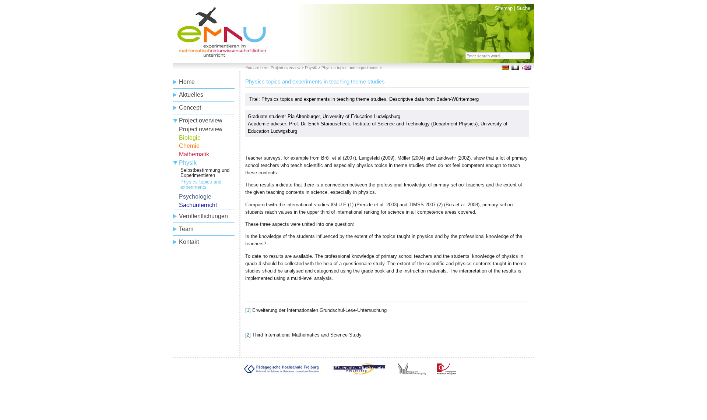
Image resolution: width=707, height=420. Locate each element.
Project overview (285, 67)
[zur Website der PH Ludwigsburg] (412, 373)
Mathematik (194, 154)
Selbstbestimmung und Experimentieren (204, 172)
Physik (311, 67)
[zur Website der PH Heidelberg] (359, 373)
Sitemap (504, 8)
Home (187, 82)
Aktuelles (191, 95)
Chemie (189, 146)
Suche (523, 8)
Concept (190, 107)
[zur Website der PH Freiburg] (281, 373)
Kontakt (189, 242)
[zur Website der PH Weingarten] (446, 373)
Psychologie (195, 196)
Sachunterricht (198, 205)
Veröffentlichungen (203, 216)
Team (186, 229)
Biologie (190, 138)
